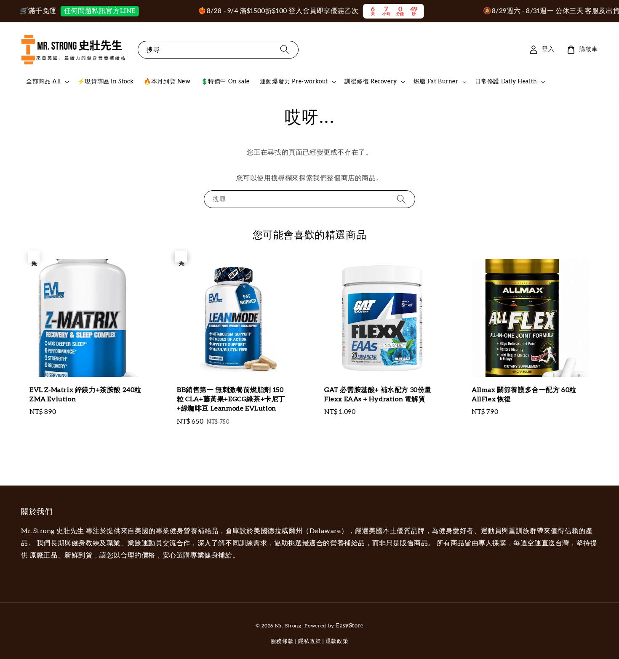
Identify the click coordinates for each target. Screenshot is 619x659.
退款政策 (337, 641)
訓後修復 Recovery (370, 82)
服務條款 (282, 641)
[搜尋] (284, 49)
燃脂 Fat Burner (436, 82)
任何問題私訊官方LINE (88, 11)
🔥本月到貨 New (167, 82)
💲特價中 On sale (225, 82)
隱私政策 (309, 641)
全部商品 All (43, 82)
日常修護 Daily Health (506, 82)
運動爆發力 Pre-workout (294, 82)
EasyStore (349, 626)
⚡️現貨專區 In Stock (105, 82)
